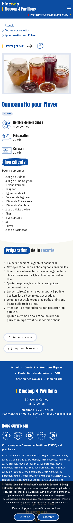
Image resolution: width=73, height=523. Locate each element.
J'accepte (48, 517)
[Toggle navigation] (69, 8)
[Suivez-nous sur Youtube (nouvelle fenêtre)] (29, 435)
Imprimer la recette (26, 348)
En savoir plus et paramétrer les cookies (36, 508)
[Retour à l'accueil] (10, 4)
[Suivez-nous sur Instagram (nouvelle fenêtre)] (41, 435)
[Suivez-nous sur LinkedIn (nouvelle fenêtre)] (18, 435)
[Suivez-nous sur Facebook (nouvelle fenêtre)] (6, 435)
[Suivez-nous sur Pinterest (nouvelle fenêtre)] (53, 435)
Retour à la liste (22, 337)
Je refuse (24, 517)
